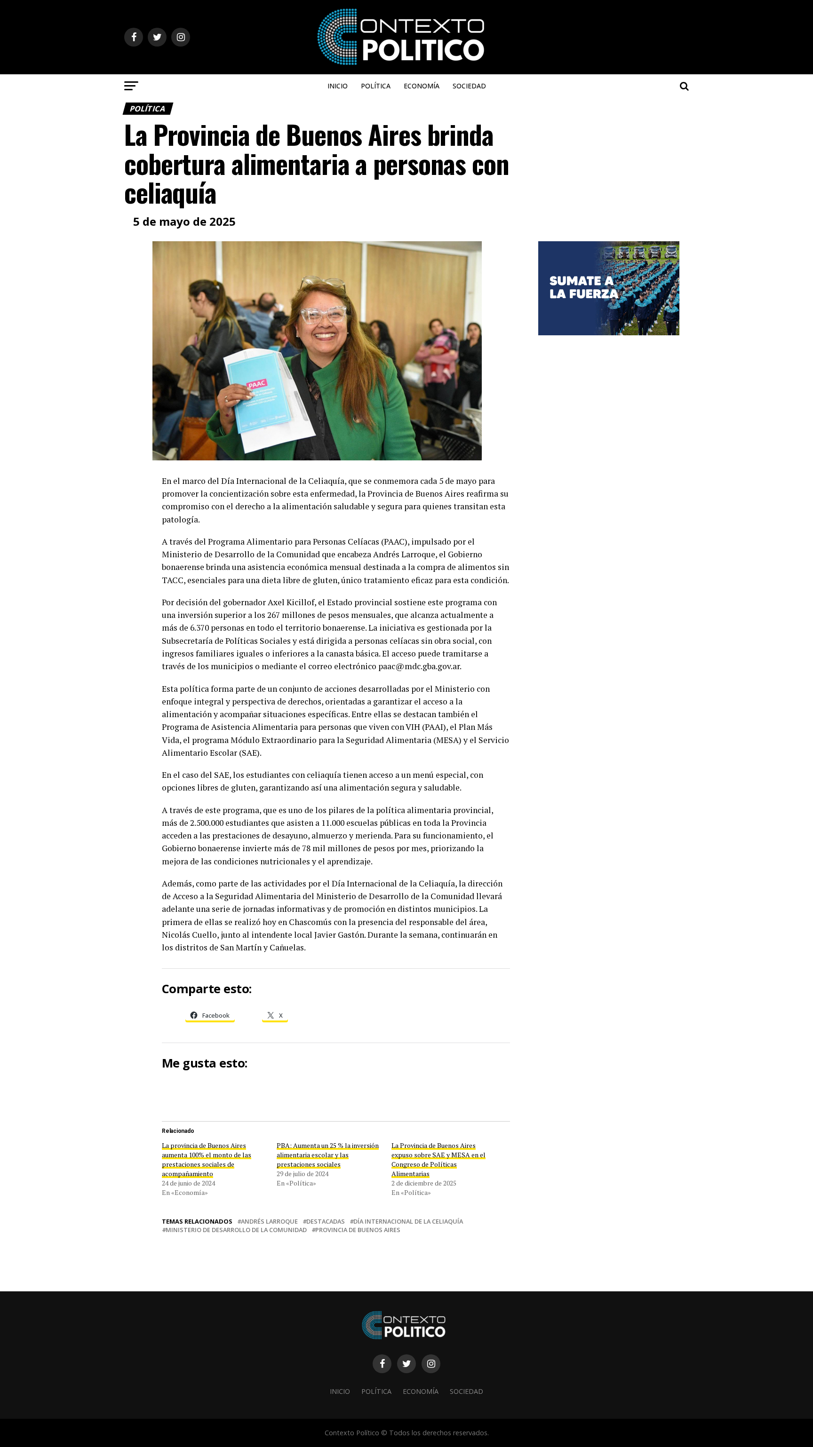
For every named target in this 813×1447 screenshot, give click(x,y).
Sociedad (469, 85)
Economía (421, 85)
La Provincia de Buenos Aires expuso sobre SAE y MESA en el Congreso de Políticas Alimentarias (438, 1159)
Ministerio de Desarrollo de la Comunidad (236, 1230)
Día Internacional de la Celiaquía (408, 1221)
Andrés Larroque (269, 1221)
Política (376, 85)
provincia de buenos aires (357, 1230)
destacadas (325, 1221)
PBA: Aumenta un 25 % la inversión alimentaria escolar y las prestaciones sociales (328, 1155)
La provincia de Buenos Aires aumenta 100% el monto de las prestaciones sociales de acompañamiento (206, 1159)
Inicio (337, 85)
